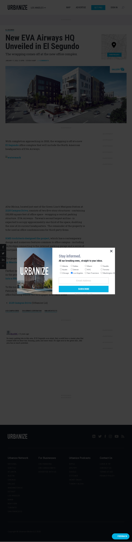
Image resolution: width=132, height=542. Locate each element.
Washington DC (109, 273)
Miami (89, 266)
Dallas (75, 266)
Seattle (106, 266)
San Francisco (93, 273)
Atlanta (65, 266)
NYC (89, 270)
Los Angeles (78, 273)
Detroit (76, 270)
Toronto (106, 270)
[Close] (111, 251)
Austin (64, 270)
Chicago (65, 273)
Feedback (122, 536)
